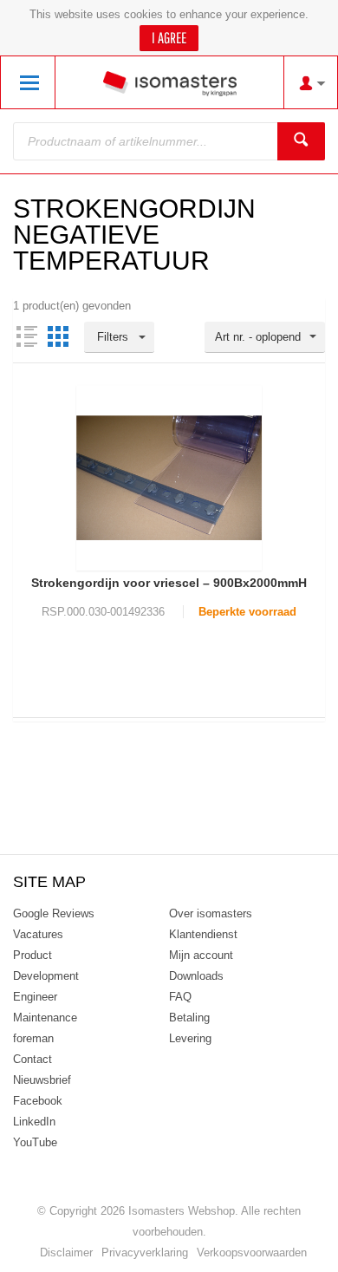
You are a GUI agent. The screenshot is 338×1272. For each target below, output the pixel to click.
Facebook (37, 1100)
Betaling (189, 1017)
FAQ (180, 996)
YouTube (35, 1142)
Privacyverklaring (144, 1252)
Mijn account (201, 955)
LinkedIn (34, 1121)
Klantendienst (203, 934)
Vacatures (38, 934)
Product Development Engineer (46, 976)
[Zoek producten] (301, 141)
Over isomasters (210, 913)
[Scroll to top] (301, 1252)
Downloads (196, 975)
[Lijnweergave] (26, 336)
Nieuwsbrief (42, 1079)
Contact (32, 1059)
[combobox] (265, 337)
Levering (190, 1038)
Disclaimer (66, 1252)
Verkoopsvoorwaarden (252, 1252)
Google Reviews (53, 913)
